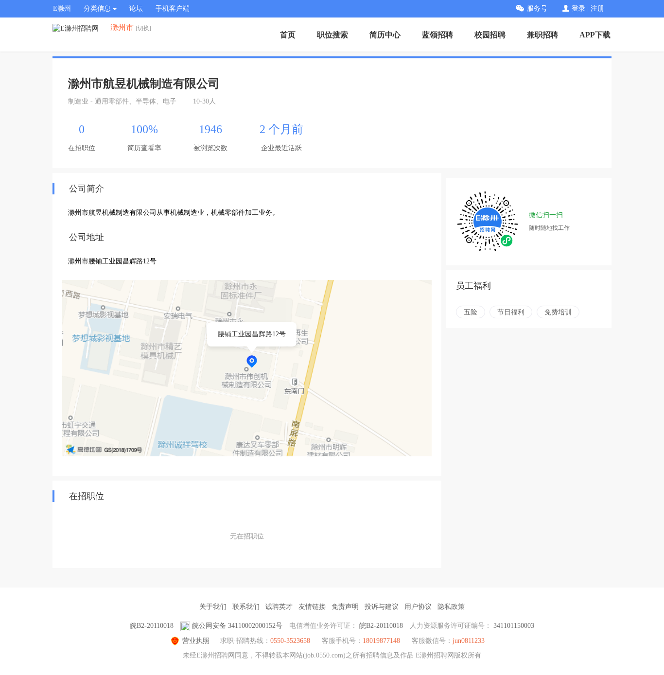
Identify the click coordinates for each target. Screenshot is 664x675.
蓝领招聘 (437, 35)
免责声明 (345, 606)
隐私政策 (451, 606)
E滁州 (62, 8)
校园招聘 (490, 35)
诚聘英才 (279, 606)
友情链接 (312, 606)
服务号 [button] (537, 8)
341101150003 (513, 625)
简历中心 (385, 35)
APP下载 (595, 35)
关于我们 (213, 606)
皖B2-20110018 (152, 625)
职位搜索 (332, 35)
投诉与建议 (382, 606)
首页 (288, 35)
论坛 (136, 8)
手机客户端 (173, 8)
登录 (578, 8)
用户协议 (418, 606)
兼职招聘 (542, 35)
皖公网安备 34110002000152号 (237, 625)
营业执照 (196, 640)
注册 (597, 8)
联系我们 (246, 606)
